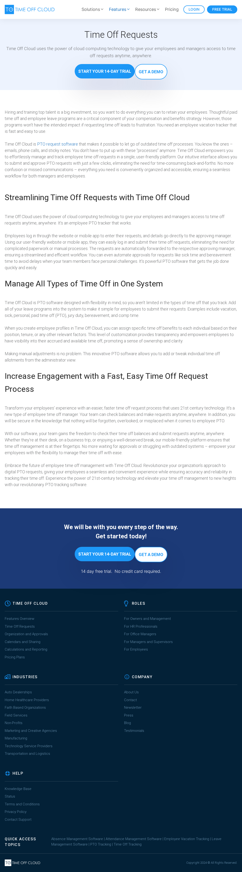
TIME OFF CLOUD (30, 603)
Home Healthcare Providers (27, 700)
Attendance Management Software (134, 839)
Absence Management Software (77, 839)
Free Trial (222, 9)
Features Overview (19, 619)
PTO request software (57, 144)
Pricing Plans (15, 657)
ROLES (138, 603)
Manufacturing (16, 738)
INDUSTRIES (25, 677)
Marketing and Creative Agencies (31, 731)
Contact (130, 700)
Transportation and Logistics (28, 753)
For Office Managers (140, 634)
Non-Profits (13, 723)
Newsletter (133, 707)
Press (128, 715)
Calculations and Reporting (26, 649)
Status (10, 796)
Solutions (91, 9)
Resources (145, 9)
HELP (18, 773)
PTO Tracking (100, 844)
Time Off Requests (20, 626)
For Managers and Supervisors (148, 642)
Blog (127, 723)
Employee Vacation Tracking (186, 839)
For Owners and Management (147, 619)
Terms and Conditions (22, 804)
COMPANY (142, 677)
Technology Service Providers (28, 746)
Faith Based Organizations (25, 707)
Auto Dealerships (18, 692)
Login (194, 9)
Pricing (172, 9)
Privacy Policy (15, 812)
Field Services (16, 715)
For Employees (136, 649)
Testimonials (134, 731)
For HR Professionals (140, 626)
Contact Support (18, 819)
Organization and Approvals (26, 634)
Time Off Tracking (128, 844)
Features (117, 9)
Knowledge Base (18, 789)
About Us (131, 692)
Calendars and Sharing (22, 642)
